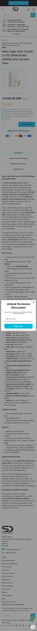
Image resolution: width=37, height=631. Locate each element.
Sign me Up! (18, 326)
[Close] (33, 302)
